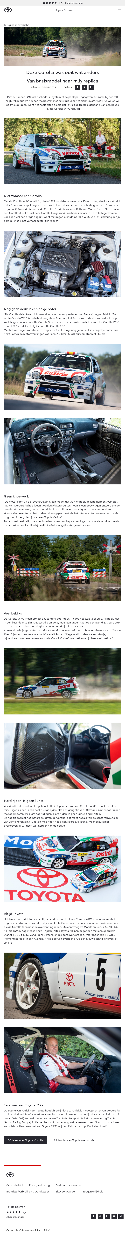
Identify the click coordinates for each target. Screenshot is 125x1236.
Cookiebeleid (14, 1185)
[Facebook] (77, 87)
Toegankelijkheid (93, 1191)
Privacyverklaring (39, 1185)
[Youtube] (114, 1216)
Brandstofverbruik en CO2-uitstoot (27, 1191)
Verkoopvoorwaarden (69, 1185)
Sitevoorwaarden (66, 1191)
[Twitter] (84, 87)
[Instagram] (100, 1216)
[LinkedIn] (91, 87)
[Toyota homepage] (8, 10)
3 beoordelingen (73, 2)
